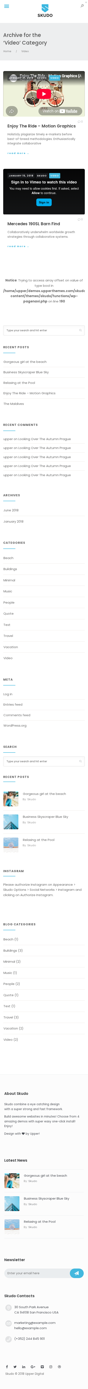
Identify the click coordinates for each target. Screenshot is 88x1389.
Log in (7, 694)
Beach (8, 558)
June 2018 (11, 510)
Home (7, 51)
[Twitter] (15, 1367)
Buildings (10, 569)
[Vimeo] (42, 1367)
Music (7, 591)
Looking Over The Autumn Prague (44, 439)
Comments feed (16, 715)
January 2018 (13, 521)
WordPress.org (14, 725)
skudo (31, 799)
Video (25, 51)
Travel (8, 636)
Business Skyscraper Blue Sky (26, 372)
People (9, 602)
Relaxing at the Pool (19, 382)
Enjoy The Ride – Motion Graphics (41, 126)
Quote (8, 613)
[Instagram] (50, 1367)
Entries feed (12, 704)
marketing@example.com (35, 1322)
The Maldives (13, 403)
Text (6, 624)
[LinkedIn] (23, 1367)
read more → (18, 153)
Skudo (42, 78)
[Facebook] (7, 1367)
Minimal (9, 580)
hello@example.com (30, 1328)
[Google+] (33, 1367)
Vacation (10, 647)
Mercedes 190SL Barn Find (33, 224)
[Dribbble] (59, 1367)
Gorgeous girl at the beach (25, 361)
